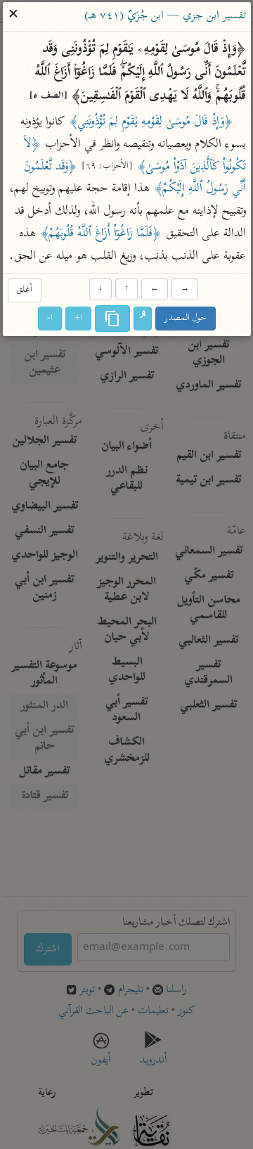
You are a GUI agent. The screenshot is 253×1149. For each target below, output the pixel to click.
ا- (50, 318)
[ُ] (143, 318)
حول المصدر (185, 318)
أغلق (24, 291)
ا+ (78, 318)
